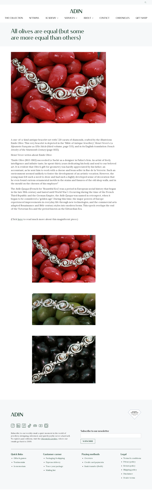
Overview (88, 458)
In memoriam (20, 466)
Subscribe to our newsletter (95, 431)
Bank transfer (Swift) (93, 466)
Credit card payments (94, 462)
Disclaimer (128, 474)
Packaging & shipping (55, 458)
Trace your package (54, 466)
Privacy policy (129, 462)
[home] (76, 11)
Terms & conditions (132, 458)
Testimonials (19, 462)
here (20, 219)
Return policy (129, 466)
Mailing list (51, 470)
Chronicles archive (49, 439)
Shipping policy (130, 469)
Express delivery (53, 462)
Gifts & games (20, 458)
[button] (51, 18)
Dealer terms (129, 478)
